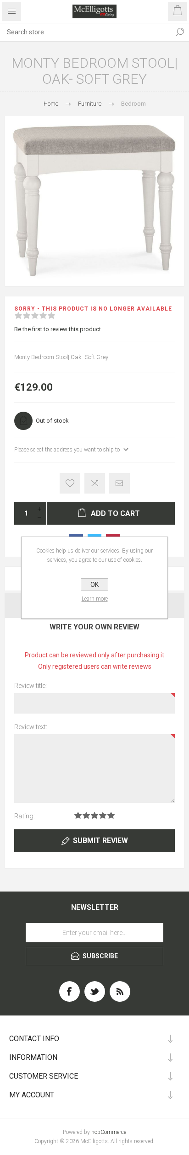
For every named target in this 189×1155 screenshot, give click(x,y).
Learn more (95, 599)
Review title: (30, 685)
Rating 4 (103, 815)
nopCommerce (108, 1132)
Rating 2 (86, 815)
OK (94, 584)
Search (180, 32)
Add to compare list (94, 483)
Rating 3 (94, 815)
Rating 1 (78, 815)
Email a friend (119, 483)
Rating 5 (111, 815)
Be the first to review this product (57, 329)
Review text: (30, 727)
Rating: (24, 816)
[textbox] (85, 32)
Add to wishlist (70, 483)
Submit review (100, 840)
